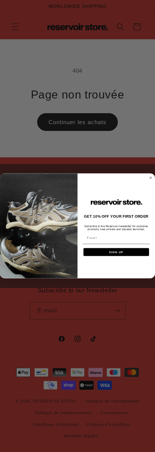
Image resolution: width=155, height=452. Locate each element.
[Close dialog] (150, 177)
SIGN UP (116, 252)
